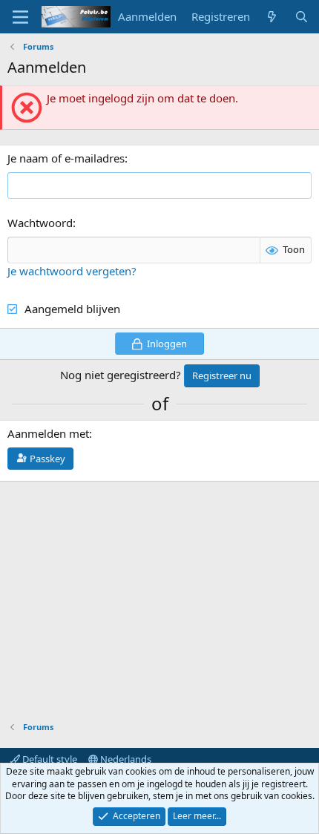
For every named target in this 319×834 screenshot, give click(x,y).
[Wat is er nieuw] (271, 16)
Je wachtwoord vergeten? (72, 270)
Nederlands (124, 759)
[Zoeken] (301, 16)
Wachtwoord (40, 222)
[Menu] (20, 17)
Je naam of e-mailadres (66, 158)
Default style (48, 759)
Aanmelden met (48, 433)
